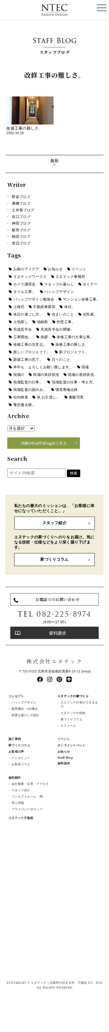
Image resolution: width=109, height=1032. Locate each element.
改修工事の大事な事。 (75, 337)
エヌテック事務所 (70, 277)
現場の (19, 375)
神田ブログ (21, 223)
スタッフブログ (54, 45)
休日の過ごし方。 (28, 314)
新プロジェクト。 (74, 352)
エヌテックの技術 (73, 713)
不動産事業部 (44, 307)
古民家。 (90, 314)
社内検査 (20, 397)
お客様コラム (21, 764)
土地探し (20, 322)
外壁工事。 (66, 322)
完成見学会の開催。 (57, 329)
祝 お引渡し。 (48, 397)
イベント (78, 269)
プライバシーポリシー (27, 809)
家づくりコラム (54, 559)
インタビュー (21, 758)
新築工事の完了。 (28, 359)
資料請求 (57, 633)
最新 (54, 160)
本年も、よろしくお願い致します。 (43, 367)
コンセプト (16, 696)
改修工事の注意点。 (30, 344)
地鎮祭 (42, 322)
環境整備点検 (66, 390)
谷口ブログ (21, 217)
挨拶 (44, 337)
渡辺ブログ (21, 243)
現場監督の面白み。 (30, 390)
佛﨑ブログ (21, 203)
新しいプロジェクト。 (32, 352)
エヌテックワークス (30, 277)
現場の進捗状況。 (82, 375)
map (86, 671)
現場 (85, 367)
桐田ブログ (21, 236)
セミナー (90, 284)
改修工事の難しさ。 (72, 344)
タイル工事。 (24, 292)
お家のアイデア (26, 269)
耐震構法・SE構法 (25, 708)
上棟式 (19, 307)
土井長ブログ (23, 210)
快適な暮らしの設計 (26, 715)
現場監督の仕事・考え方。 (74, 382)
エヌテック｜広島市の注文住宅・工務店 (59, 982)
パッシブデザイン (59, 292)
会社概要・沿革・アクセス (30, 783)
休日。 (69, 307)
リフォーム (68, 725)
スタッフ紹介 (54, 523)
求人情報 (18, 802)
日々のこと (61, 359)
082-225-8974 (63, 614)
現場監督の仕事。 (28, 382)
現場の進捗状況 (46, 375)
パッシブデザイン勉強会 (33, 299)
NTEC (54, 10)
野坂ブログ (21, 197)
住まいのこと (63, 314)
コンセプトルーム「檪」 (29, 796)
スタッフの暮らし (59, 284)
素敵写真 (76, 397)
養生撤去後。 (24, 405)
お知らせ (55, 269)
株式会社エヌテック (54, 661)
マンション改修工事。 (81, 299)
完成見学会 (22, 329)
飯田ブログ (21, 230)
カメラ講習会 (24, 284)
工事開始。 (22, 337)
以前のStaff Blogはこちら (44, 443)
